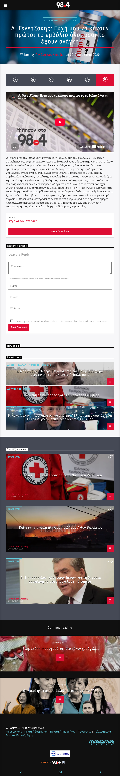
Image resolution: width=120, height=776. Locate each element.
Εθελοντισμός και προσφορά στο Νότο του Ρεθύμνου (60, 395)
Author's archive (60, 231)
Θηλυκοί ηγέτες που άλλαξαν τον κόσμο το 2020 (60, 691)
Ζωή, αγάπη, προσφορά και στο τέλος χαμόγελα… (60, 649)
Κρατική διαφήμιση (36, 731)
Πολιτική (34, 364)
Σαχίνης (46, 364)
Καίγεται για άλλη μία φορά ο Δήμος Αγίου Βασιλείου (61, 527)
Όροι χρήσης (14, 731)
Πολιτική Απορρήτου (62, 731)
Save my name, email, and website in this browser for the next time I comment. (61, 321)
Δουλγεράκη (51, 20)
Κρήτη (64, 20)
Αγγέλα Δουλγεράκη (50, 55)
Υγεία (73, 20)
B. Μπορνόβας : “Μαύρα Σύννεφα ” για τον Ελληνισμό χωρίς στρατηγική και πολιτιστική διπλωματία (60, 373)
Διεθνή (11, 364)
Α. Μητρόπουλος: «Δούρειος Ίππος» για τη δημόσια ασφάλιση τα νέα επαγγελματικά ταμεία (61, 579)
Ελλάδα (22, 364)
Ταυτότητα (84, 731)
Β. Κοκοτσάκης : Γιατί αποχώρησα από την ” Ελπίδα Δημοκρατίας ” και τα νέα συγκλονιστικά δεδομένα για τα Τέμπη (60, 417)
